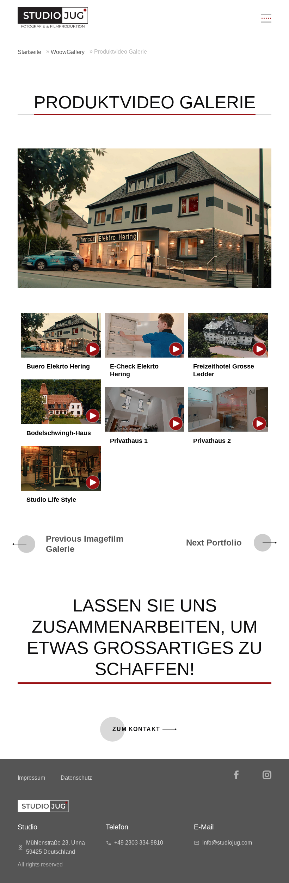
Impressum (31, 778)
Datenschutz (76, 778)
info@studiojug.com (227, 843)
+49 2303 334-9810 (138, 843)
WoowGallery (68, 52)
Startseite (29, 52)
